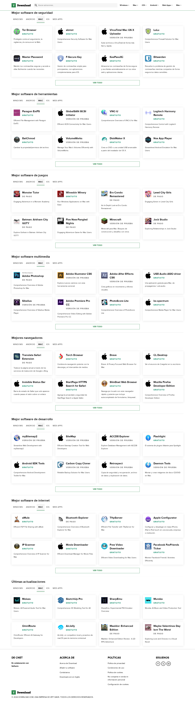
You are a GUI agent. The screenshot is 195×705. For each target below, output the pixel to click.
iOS (143, 5)
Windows (124, 5)
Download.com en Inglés (70, 677)
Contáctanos (65, 672)
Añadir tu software (67, 668)
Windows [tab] (18, 19)
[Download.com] (21, 5)
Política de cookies (115, 672)
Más (178, 5)
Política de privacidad (116, 663)
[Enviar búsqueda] (36, 5)
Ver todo (97, 83)
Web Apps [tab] (57, 19)
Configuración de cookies (118, 684)
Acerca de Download (68, 663)
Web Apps (166, 5)
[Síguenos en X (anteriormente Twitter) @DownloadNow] (163, 664)
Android (153, 5)
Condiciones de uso (116, 668)
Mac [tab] (40, 19)
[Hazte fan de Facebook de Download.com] (158, 664)
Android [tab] (30, 19)
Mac (134, 5)
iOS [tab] (47, 19)
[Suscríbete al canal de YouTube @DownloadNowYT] (168, 664)
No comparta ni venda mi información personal (118, 678)
